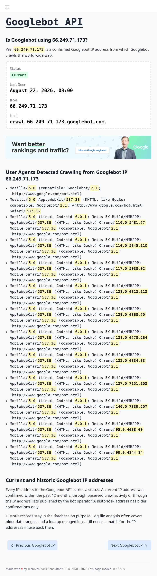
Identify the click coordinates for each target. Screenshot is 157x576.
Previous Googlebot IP (35, 545)
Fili (65, 569)
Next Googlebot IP (127, 545)
